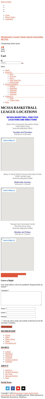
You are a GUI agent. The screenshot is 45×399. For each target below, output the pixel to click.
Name (3, 308)
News (12, 78)
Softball (12, 86)
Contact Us (9, 96)
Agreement (9, 19)
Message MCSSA (11, 376)
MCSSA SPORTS (11, 84)
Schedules (13, 94)
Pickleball (13, 92)
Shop (7, 102)
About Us (8, 72)
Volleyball (13, 90)
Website (3, 317)
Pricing (7, 335)
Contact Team (14, 100)
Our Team (8, 374)
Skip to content (6, 2)
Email (3, 313)
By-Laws (13, 76)
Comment (5, 290)
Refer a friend (10, 339)
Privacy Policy (10, 17)
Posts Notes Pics (15, 80)
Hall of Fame (14, 82)
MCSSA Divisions (11, 372)
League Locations (11, 360)
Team (11, 98)
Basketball (13, 88)
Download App (10, 343)
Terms (7, 15)
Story (11, 74)
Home (7, 70)
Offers (7, 337)
